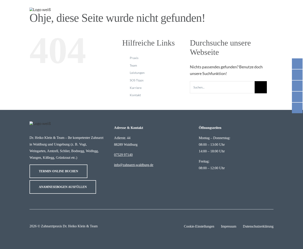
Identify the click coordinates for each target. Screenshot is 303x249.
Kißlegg (48, 157)
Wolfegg (92, 151)
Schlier (64, 151)
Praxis (134, 58)
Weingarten (37, 151)
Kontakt (135, 95)
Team (133, 65)
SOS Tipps (137, 80)
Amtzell (52, 151)
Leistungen (137, 73)
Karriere (136, 88)
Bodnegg (77, 151)
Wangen (35, 157)
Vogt (82, 144)
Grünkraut (63, 157)
